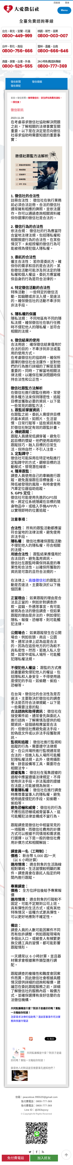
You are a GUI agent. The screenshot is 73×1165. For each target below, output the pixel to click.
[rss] (43, 1152)
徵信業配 (16, 85)
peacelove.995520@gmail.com (40, 1097)
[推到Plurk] (32, 1039)
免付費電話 (15, 1158)
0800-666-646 (53, 50)
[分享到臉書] (36, 1152)
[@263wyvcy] (36, 1132)
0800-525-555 (17, 66)
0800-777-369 (52, 66)
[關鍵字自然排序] (21, 8)
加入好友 (44, 1158)
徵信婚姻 (37, 81)
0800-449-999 (17, 35)
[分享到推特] (30, 1152)
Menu (64, 10)
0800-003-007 (53, 35)
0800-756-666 (17, 50)
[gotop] (66, 1155)
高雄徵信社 (37, 580)
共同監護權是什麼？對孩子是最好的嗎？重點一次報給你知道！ (36, 1056)
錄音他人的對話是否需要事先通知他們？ (33, 1067)
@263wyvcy (41, 1109)
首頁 (13, 98)
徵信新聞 (16, 81)
